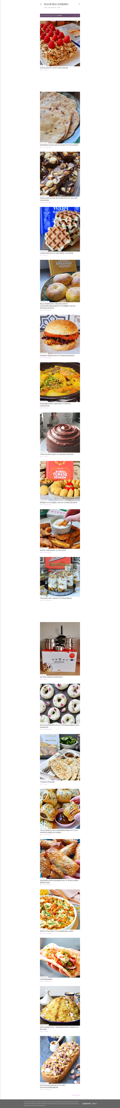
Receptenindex (52, 7)
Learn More (86, 1104)
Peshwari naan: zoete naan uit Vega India (59, 145)
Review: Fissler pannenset (51, 677)
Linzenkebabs (46, 979)
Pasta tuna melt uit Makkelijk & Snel (56, 931)
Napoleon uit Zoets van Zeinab (54, 68)
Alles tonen (76, 15)
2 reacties (45, 69)
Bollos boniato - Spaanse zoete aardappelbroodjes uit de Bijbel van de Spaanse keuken (57, 306)
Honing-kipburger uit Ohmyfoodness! (57, 355)
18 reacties (45, 407)
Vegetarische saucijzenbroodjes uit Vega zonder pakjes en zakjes (59, 831)
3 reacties (45, 456)
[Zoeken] (79, 4)
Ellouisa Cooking (56, 4)
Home (45, 7)
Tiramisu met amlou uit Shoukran (56, 598)
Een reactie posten (47, 147)
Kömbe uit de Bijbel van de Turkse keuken (58, 502)
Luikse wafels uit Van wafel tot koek (56, 253)
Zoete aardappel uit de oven (53, 550)
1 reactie (45, 679)
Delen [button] (41, 69)
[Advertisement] (47, 81)
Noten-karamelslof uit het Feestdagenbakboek (52, 1086)
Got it (94, 1104)
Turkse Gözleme (47, 782)
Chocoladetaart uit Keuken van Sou (57, 454)
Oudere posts (76, 1095)
